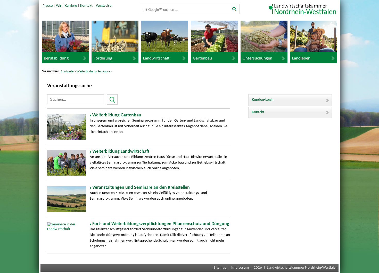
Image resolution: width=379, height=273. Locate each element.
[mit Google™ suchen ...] (234, 9)
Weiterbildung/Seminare (93, 71)
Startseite (67, 71)
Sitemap (220, 268)
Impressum (240, 268)
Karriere (71, 6)
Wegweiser (104, 6)
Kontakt (86, 6)
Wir (58, 6)
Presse (48, 6)
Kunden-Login (263, 100)
